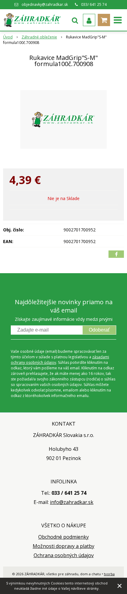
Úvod (8, 37)
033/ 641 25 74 (94, 4)
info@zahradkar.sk (71, 502)
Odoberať (99, 329)
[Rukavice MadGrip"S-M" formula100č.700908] (63, 119)
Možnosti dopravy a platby (63, 546)
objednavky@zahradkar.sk (45, 4)
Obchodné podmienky (63, 536)
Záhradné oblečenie (39, 37)
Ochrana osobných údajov (64, 555)
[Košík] (104, 20)
